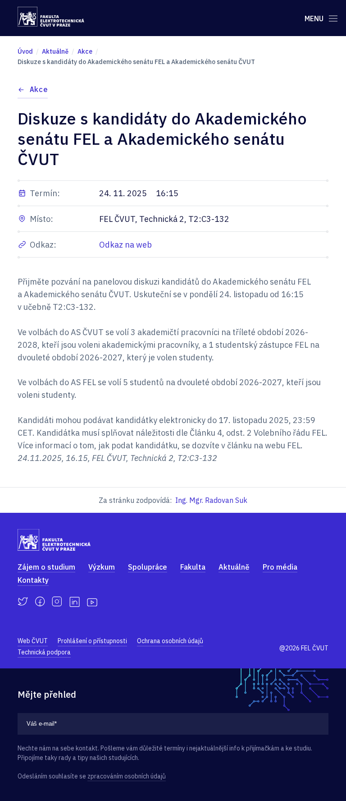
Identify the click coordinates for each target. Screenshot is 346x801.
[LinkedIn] (74, 602)
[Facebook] (40, 601)
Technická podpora (44, 652)
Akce (39, 89)
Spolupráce (147, 566)
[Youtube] (92, 601)
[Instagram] (57, 601)
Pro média (280, 566)
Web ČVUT (33, 641)
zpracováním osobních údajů (126, 776)
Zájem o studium (46, 566)
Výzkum (101, 566)
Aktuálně (234, 566)
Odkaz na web (125, 244)
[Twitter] (23, 601)
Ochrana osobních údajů (170, 641)
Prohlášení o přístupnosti (92, 641)
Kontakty (33, 580)
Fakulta (192, 566)
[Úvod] (51, 17)
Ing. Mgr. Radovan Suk (211, 500)
